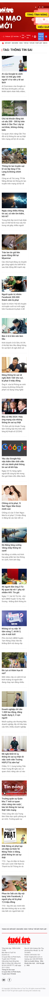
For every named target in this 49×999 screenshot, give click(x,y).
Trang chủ (5, 929)
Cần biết (23, 36)
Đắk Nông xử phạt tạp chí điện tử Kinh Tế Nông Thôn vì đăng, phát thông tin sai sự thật (12, 852)
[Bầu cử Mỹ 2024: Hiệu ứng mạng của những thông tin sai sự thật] (14, 406)
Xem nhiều (15, 43)
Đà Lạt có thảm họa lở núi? (12, 672)
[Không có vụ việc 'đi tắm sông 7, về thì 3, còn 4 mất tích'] (14, 618)
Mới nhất (8, 43)
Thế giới (31, 43)
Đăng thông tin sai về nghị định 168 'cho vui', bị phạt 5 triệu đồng (12, 378)
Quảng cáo (28, 36)
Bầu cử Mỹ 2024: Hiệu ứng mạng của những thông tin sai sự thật (12, 420)
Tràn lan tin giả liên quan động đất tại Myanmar (11, 255)
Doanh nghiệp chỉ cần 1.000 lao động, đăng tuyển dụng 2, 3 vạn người (12, 713)
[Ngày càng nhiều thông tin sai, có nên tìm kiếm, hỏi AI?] (14, 200)
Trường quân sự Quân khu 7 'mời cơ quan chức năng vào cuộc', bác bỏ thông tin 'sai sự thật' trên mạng (13, 804)
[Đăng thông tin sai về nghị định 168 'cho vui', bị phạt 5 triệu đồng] (14, 365)
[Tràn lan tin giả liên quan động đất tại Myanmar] (14, 242)
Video (21, 43)
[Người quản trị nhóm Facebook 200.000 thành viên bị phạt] (14, 284)
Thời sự (26, 43)
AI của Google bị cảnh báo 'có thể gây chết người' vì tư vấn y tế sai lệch (13, 78)
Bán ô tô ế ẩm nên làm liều (12, 337)
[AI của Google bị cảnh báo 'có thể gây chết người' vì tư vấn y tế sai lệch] (14, 63)
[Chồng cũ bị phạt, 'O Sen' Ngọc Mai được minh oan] (14, 493)
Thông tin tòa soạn (8, 970)
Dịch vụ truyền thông (31, 961)
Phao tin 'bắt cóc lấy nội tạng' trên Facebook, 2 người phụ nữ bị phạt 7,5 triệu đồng (13, 897)
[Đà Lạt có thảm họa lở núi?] (14, 660)
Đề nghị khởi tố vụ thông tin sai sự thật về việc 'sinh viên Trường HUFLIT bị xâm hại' (13, 758)
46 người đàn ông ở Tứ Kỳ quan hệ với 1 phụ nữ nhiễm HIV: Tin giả (13, 590)
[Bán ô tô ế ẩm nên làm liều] (14, 326)
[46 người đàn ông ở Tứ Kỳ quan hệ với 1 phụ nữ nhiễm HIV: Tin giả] (14, 576)
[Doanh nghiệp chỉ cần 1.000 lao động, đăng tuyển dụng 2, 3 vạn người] (14, 699)
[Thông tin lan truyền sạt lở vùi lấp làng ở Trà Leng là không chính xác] (14, 156)
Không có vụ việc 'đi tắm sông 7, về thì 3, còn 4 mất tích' (11, 631)
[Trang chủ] (3, 43)
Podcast (7, 36)
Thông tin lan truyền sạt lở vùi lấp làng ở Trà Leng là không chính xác (13, 170)
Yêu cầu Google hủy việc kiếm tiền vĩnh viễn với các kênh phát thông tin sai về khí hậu (13, 462)
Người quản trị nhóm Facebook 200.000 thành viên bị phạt (11, 297)
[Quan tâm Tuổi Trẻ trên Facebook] (9, 980)
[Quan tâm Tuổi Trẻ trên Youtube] (4, 980)
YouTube (16, 36)
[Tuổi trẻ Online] (19, 940)
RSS (28, 965)
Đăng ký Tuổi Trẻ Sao (40, 36)
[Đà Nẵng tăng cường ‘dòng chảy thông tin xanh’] (14, 535)
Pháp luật (38, 43)
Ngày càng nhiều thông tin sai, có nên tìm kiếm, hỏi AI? (13, 214)
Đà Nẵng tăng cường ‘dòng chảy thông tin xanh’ (11, 548)
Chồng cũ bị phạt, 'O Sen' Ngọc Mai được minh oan (11, 506)
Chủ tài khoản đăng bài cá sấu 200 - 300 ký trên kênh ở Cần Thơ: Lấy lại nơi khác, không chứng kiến (13, 124)
